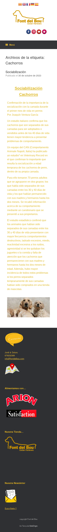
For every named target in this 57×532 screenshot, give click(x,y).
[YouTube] (39, 31)
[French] (28, 3)
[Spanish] (37, 3)
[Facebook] (28, 31)
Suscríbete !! (11, 508)
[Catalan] (20, 3)
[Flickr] (44, 31)
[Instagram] (34, 31)
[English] (24, 3)
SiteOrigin (33, 526)
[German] (33, 3)
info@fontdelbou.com (14, 358)
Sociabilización (16, 71)
